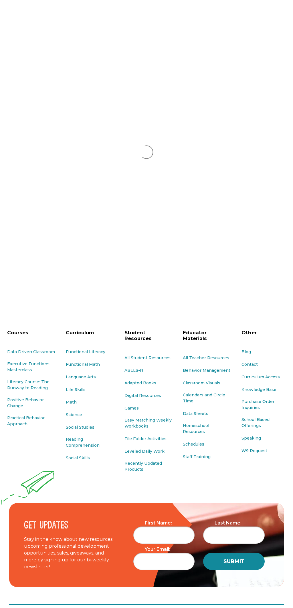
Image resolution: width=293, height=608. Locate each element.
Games (131, 408)
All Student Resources (147, 357)
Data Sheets (195, 413)
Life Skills (76, 389)
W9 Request (254, 450)
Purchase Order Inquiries (257, 404)
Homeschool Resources (196, 428)
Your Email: (157, 549)
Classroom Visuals (201, 383)
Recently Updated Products (143, 466)
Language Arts (81, 376)
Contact (249, 364)
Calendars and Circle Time (204, 398)
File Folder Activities (145, 438)
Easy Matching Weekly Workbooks (148, 423)
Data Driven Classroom (31, 351)
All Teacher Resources (206, 357)
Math (71, 402)
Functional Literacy (85, 351)
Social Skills (78, 457)
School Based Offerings (255, 422)
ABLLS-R (133, 370)
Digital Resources (142, 395)
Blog (246, 351)
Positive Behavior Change (25, 402)
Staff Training (197, 456)
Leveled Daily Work (144, 451)
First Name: (158, 523)
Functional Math (83, 364)
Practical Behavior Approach (26, 420)
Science (74, 414)
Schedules (193, 444)
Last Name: (228, 523)
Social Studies (80, 427)
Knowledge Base (258, 389)
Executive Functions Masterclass (28, 366)
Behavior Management (206, 370)
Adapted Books (140, 383)
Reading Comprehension (83, 442)
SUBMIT (234, 561)
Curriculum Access (260, 376)
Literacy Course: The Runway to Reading (28, 384)
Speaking (251, 438)
